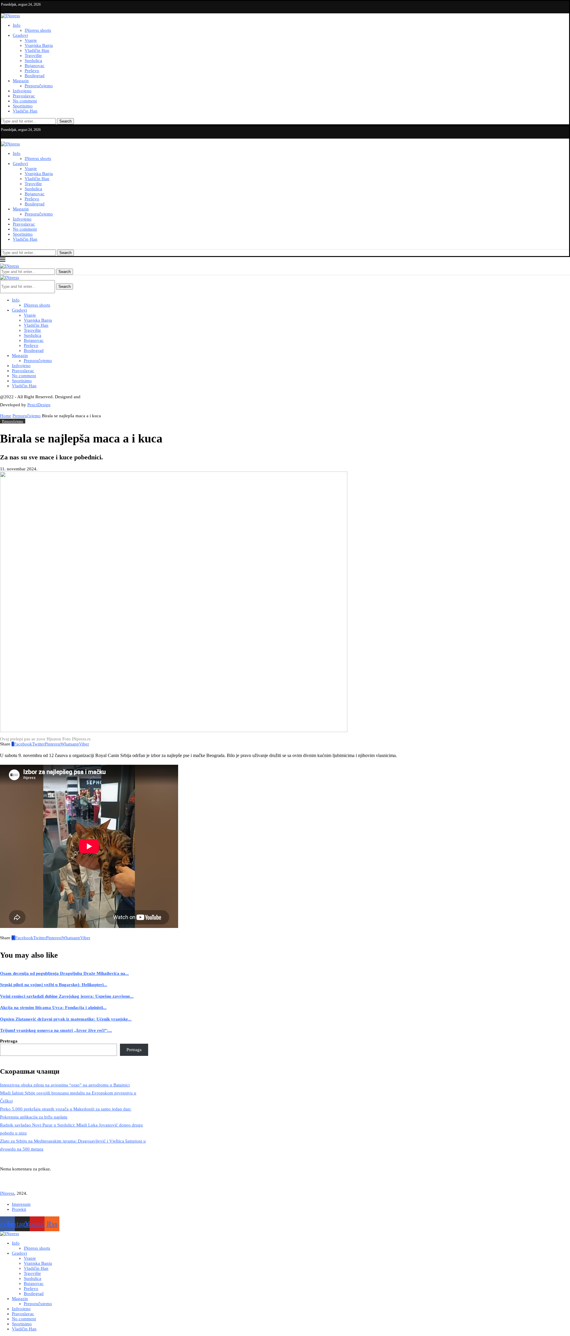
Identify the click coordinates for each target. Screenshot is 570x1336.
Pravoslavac (24, 95)
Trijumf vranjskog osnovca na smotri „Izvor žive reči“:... (56, 1030)
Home (5, 415)
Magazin (21, 80)
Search (65, 121)
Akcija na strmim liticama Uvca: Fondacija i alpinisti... (53, 1007)
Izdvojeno (22, 90)
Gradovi (20, 35)
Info (16, 25)
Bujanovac (35, 65)
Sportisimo (23, 106)
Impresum (21, 1204)
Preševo (32, 70)
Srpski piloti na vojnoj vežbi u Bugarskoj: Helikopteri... (53, 984)
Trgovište (33, 55)
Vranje (31, 40)
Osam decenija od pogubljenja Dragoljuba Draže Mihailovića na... (64, 973)
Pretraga (9, 1041)
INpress (7, 1193)
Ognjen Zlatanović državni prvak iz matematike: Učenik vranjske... (66, 1019)
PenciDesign (38, 404)
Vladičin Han (37, 50)
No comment (25, 101)
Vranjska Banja (39, 45)
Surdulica (33, 60)
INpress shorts (38, 30)
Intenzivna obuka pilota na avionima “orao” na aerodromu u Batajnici (65, 1085)
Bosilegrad (35, 75)
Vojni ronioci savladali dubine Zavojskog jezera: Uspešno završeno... (67, 996)
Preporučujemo (39, 85)
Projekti (19, 1209)
